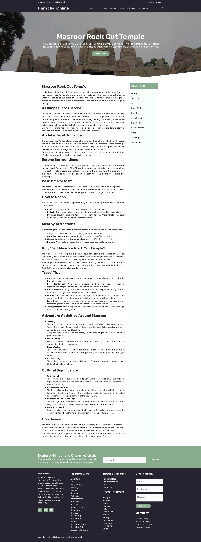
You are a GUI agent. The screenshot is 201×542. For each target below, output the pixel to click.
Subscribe (155, 459)
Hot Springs (108, 526)
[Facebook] (46, 510)
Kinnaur (106, 506)
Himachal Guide (77, 527)
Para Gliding (136, 123)
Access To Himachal (79, 530)
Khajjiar (106, 503)
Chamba (74, 493)
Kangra (106, 497)
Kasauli (106, 500)
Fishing (134, 93)
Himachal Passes (78, 518)
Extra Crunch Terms (144, 524)
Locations (107, 523)
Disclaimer (108, 487)
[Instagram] (40, 510)
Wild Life (135, 98)
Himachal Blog (109, 479)
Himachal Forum (110, 481)
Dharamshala (76, 499)
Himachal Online (53, 8)
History (106, 517)
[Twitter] (51, 510)
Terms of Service (143, 521)
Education (75, 501)
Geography (75, 510)
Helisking (135, 113)
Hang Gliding (137, 108)
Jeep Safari (136, 118)
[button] (159, 2)
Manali (106, 514)
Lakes (105, 529)
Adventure (75, 479)
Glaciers (74, 513)
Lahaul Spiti (108, 511)
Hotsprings (108, 520)
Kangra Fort (53, 233)
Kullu (105, 509)
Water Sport (136, 142)
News (105, 484)
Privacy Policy (142, 518)
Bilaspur (73, 490)
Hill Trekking (75, 516)
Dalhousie (74, 496)
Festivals (74, 504)
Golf (133, 103)
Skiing (134, 132)
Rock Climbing (137, 128)
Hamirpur (74, 521)
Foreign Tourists (77, 507)
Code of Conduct (144, 527)
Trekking (135, 137)
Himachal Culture (78, 524)
